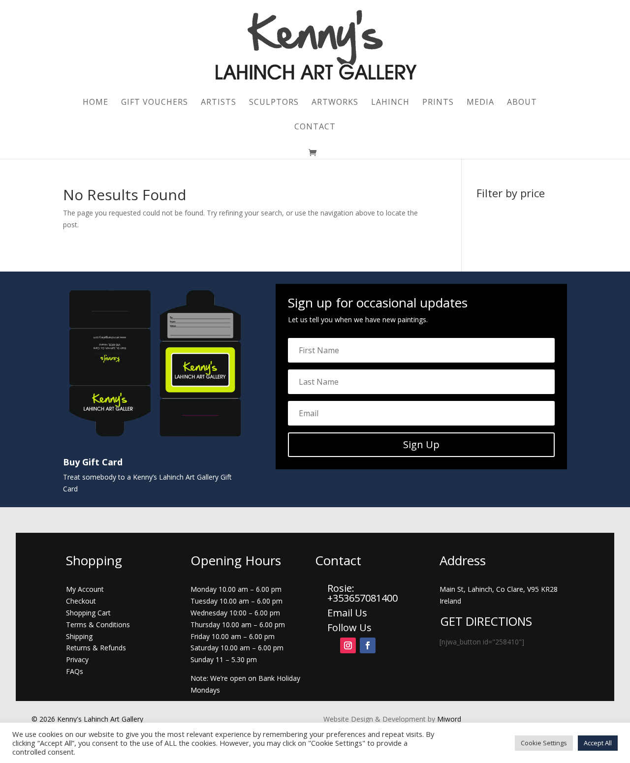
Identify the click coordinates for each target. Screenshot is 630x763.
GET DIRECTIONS (486, 621)
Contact (315, 127)
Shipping (79, 636)
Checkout (81, 601)
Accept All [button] (598, 742)
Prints (438, 102)
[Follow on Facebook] (368, 645)
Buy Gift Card (93, 462)
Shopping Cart (88, 612)
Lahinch (390, 102)
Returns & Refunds (96, 647)
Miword (448, 719)
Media (480, 102)
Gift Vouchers (154, 102)
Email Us (347, 612)
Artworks (335, 102)
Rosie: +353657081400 (363, 593)
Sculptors (274, 102)
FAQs (74, 671)
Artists (218, 102)
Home (95, 102)
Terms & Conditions (98, 624)
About (522, 102)
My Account (85, 589)
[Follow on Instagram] (348, 645)
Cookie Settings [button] (544, 742)
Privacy (77, 659)
